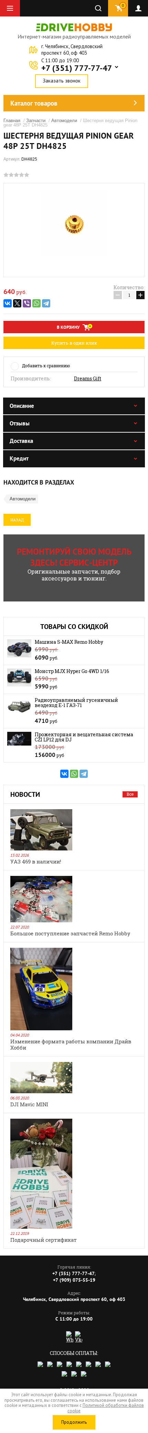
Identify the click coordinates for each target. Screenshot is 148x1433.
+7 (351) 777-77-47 (76, 68)
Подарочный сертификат (43, 1239)
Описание (22, 406)
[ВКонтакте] (7, 303)
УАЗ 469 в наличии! (35, 861)
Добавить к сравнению (46, 365)
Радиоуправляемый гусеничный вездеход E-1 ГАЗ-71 (76, 702)
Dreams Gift (87, 379)
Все (130, 794)
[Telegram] (46, 303)
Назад (17, 519)
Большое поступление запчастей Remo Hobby (70, 933)
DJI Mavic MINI (29, 1104)
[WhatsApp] (36, 303)
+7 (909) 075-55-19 (74, 1280)
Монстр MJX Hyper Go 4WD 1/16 (72, 671)
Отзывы (20, 423)
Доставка (21, 441)
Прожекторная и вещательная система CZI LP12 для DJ (84, 737)
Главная (11, 120)
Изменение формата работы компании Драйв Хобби (70, 1044)
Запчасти (35, 120)
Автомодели (64, 120)
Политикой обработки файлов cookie (105, 1408)
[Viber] (27, 303)
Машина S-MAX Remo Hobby (69, 642)
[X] (17, 303)
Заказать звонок (62, 80)
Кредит (19, 458)
